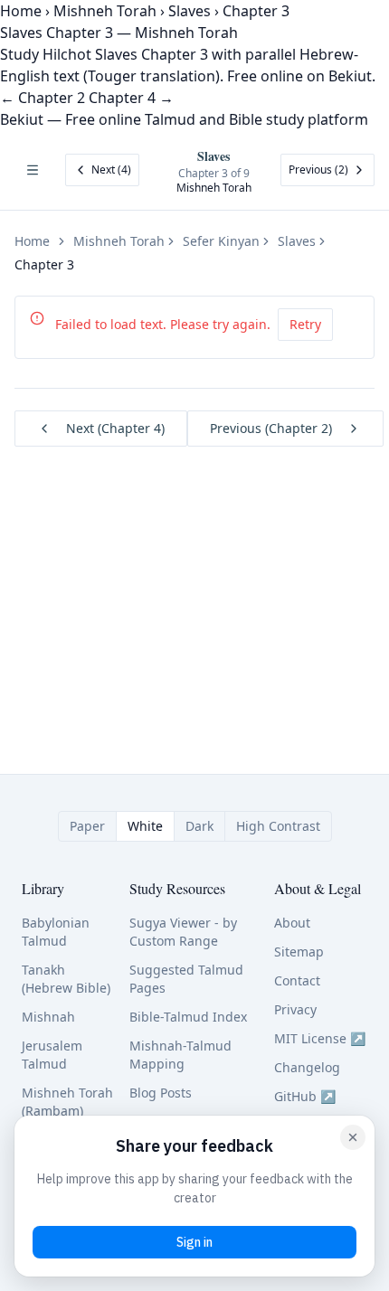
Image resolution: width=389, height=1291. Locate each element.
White (145, 825)
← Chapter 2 (42, 98)
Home (21, 11)
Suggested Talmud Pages (186, 978)
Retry (305, 324)
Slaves (189, 11)
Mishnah (48, 1016)
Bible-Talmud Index (188, 1016)
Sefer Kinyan (221, 241)
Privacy (295, 1009)
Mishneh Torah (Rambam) (67, 1101)
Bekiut (21, 119)
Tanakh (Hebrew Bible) (66, 978)
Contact (297, 980)
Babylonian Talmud (56, 931)
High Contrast (278, 825)
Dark (199, 825)
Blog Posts (160, 1092)
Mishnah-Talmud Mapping (180, 1054)
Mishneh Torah (105, 11)
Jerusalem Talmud (52, 1054)
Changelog (307, 1067)
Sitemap (299, 951)
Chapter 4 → (131, 98)
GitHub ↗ (305, 1096)
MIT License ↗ (319, 1038)
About (292, 922)
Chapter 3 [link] (44, 264)
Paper (87, 825)
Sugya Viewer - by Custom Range (183, 931)
